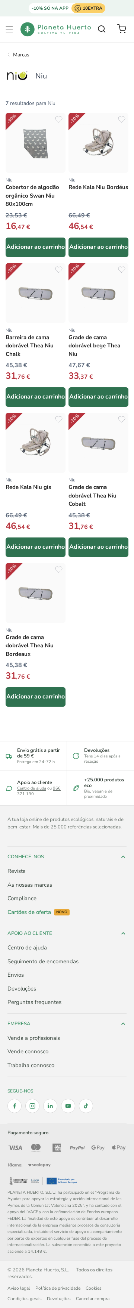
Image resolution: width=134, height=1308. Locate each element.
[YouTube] (68, 1106)
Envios (15, 975)
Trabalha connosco (30, 1065)
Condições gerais (24, 1299)
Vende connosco (27, 1051)
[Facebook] (14, 1106)
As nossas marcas (29, 885)
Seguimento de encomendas (43, 961)
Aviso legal (18, 1288)
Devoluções (21, 988)
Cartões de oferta (37, 912)
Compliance (21, 898)
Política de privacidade (57, 1288)
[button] (9, 29)
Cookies (94, 1288)
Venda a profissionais (33, 1038)
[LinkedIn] (50, 1106)
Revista (16, 871)
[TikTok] (86, 1106)
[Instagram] (32, 1106)
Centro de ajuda (31, 788)
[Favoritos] (59, 119)
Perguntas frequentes (34, 1002)
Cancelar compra (92, 1299)
